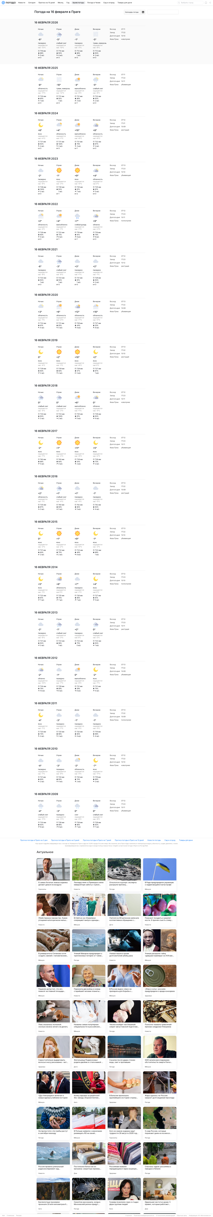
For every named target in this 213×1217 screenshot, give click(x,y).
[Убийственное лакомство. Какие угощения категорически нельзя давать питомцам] (53, 910)
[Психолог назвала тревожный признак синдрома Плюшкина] (159, 1017)
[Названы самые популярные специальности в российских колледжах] (88, 1017)
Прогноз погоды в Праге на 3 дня (33, 840)
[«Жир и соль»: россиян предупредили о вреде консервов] (159, 981)
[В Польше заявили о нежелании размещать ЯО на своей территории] (88, 1123)
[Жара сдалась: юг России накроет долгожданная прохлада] (159, 1088)
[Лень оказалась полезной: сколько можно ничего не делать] (53, 1017)
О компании (10, 1215)
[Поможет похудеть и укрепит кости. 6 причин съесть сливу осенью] (159, 910)
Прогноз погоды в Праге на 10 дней (129, 840)
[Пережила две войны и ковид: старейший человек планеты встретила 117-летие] (88, 981)
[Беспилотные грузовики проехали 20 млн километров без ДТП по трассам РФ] (53, 1194)
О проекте (128, 1215)
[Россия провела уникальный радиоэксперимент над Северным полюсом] (53, 1159)
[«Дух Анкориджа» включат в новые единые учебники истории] (53, 1088)
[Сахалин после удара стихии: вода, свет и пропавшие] (124, 1052)
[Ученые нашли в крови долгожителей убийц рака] (124, 946)
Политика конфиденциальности (144, 1215)
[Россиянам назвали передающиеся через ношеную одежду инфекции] (124, 1159)
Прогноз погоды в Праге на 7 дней (97, 840)
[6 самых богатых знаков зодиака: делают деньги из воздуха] (53, 875)
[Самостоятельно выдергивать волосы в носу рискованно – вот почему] (53, 1052)
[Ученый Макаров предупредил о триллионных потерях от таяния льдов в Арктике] (88, 946)
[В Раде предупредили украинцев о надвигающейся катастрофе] (159, 875)
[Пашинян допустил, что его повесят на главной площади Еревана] (53, 981)
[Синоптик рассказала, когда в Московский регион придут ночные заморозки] (88, 1194)
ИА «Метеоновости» (204, 1215)
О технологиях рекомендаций (165, 1215)
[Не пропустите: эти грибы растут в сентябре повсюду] (53, 1123)
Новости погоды (154, 840)
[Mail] (3, 2)
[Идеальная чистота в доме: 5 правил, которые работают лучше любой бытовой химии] (159, 1194)
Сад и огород (170, 840)
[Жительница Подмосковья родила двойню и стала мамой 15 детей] (88, 1052)
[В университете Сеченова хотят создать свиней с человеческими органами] (53, 946)
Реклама (19, 1215)
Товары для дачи (186, 840)
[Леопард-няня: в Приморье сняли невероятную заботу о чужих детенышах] (88, 875)
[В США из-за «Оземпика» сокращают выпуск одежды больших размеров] (88, 910)
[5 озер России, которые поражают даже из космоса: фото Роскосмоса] (159, 1123)
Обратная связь (182, 1215)
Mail (3, 1215)
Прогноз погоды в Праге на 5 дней (65, 840)
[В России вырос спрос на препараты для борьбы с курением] (124, 981)
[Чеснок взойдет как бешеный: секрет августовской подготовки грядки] (124, 1017)
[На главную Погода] (10, 2)
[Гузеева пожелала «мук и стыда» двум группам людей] (124, 1194)
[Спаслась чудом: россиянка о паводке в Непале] (159, 1159)
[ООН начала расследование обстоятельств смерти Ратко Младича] (159, 1052)
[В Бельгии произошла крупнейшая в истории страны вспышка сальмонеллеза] (124, 1088)
